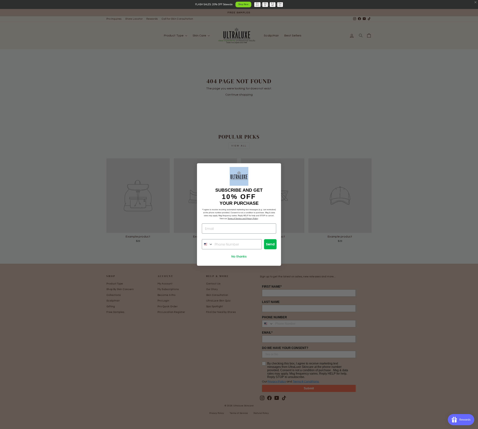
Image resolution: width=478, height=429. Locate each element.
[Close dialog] (276, 168)
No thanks (239, 256)
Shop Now (243, 4)
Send (270, 244)
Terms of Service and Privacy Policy (243, 218)
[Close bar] (475, 2)
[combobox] (207, 244)
